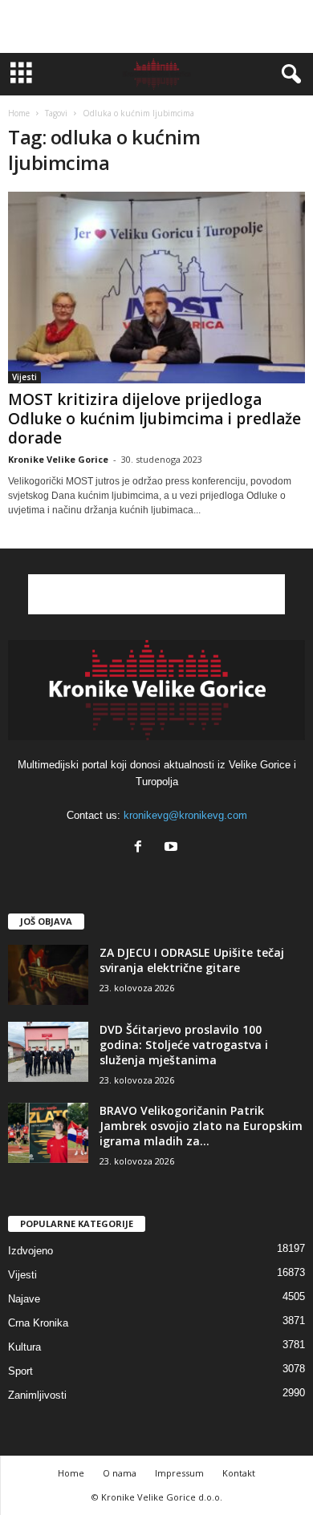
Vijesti (24, 377)
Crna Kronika (38, 1323)
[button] (288, 74)
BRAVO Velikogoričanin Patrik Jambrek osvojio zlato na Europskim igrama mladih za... (201, 1125)
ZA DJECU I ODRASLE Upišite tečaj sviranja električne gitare (192, 960)
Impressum (179, 1473)
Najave (24, 1299)
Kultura (24, 1347)
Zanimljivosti (37, 1395)
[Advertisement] (156, 26)
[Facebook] (141, 848)
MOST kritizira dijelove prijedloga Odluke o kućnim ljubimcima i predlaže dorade (154, 418)
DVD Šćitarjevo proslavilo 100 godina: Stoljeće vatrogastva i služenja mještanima (184, 1044)
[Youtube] (173, 848)
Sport (20, 1371)
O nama (119, 1473)
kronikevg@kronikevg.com (185, 815)
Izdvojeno (30, 1251)
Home (19, 113)
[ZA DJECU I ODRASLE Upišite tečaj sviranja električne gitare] (48, 975)
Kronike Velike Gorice (58, 459)
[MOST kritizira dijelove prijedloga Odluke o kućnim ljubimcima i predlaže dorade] (156, 287)
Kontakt (238, 1473)
